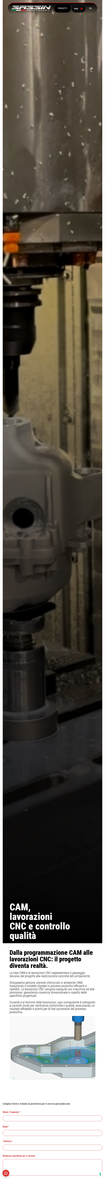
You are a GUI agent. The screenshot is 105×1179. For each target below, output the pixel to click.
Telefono (8, 1141)
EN (90, 8)
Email (6, 1126)
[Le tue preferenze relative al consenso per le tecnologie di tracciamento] (100, 1174)
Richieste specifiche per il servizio (19, 1156)
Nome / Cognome (12, 1112)
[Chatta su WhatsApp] (5, 1173)
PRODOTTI (62, 8)
